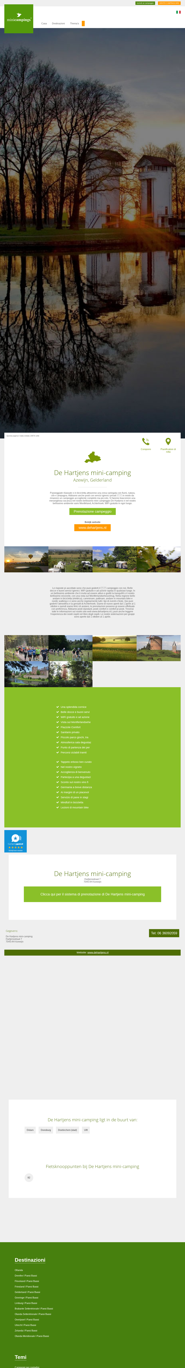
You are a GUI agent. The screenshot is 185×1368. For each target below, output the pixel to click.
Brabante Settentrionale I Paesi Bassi (34, 1308)
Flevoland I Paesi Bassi (27, 1281)
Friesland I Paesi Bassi (26, 1286)
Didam (30, 1130)
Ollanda (19, 1270)
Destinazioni (58, 23)
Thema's (74, 23)
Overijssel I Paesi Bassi (27, 1319)
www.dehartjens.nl (92, 528)
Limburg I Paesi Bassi (26, 1303)
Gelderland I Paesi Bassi (27, 1292)
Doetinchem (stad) (67, 1130)
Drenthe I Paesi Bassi (26, 1275)
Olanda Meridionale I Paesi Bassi (32, 1336)
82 (29, 1177)
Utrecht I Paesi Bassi (25, 1325)
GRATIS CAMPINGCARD (169, 3)
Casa (44, 23)
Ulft (86, 1130)
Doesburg (46, 1130)
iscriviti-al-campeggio (145, 3)
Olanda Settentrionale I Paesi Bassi (33, 1314)
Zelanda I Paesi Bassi (26, 1330)
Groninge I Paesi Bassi (26, 1297)
